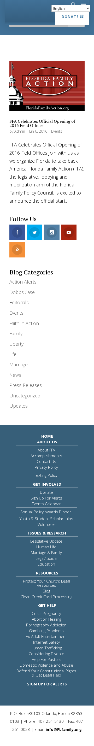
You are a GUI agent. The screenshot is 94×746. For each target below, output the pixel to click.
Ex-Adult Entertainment (46, 636)
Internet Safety (46, 642)
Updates (18, 406)
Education (46, 564)
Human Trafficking (46, 647)
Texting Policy (45, 475)
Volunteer (46, 524)
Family (15, 333)
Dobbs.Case (22, 292)
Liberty (16, 344)
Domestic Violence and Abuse (46, 665)
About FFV (46, 450)
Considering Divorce (46, 653)
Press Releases (25, 385)
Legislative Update (46, 541)
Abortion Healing (46, 619)
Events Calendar (46, 503)
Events (56, 131)
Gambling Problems (46, 630)
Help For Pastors (46, 659)
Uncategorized (24, 395)
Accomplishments (46, 455)
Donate (70, 16)
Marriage (18, 364)
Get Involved (47, 484)
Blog (46, 591)
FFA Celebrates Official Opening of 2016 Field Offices (42, 123)
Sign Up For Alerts (46, 498)
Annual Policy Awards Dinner (45, 511)
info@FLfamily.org (64, 729)
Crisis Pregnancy (46, 613)
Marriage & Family (46, 552)
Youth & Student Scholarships (46, 518)
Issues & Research (47, 533)
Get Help (47, 605)
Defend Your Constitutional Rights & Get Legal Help (46, 673)
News (15, 375)
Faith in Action (24, 323)
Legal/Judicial (46, 558)
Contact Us (46, 461)
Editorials (19, 302)
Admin (19, 131)
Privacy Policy (46, 467)
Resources (47, 572)
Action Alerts (23, 282)
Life (12, 354)
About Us (47, 441)
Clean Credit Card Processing (46, 596)
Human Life (46, 546)
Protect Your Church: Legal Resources (46, 583)
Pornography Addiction (46, 624)
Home (47, 436)
